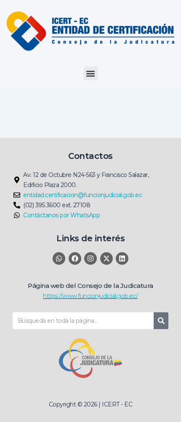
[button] (91, 73)
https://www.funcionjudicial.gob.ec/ (90, 296)
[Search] (161, 320)
